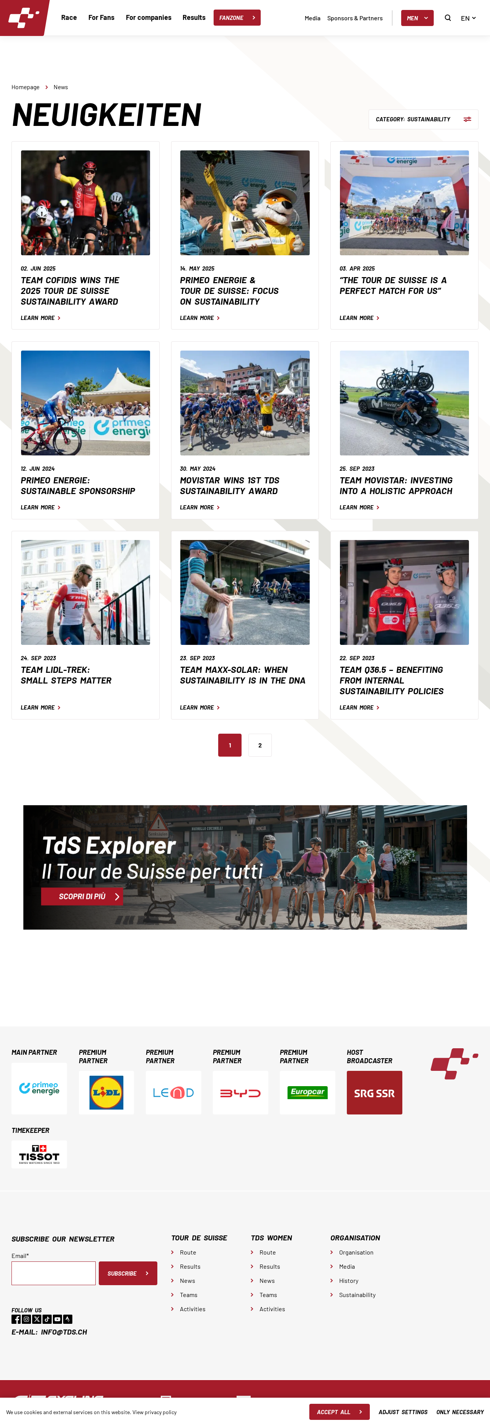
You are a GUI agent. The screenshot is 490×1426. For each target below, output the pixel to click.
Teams (189, 1294)
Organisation (356, 1252)
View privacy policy (154, 1412)
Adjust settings (403, 1411)
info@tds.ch (64, 1331)
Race (69, 17)
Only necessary (460, 1411)
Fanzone (231, 17)
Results (194, 17)
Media (312, 17)
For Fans (101, 17)
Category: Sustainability (413, 119)
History (348, 1280)
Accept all (333, 1411)
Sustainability (357, 1294)
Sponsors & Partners (355, 17)
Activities (193, 1308)
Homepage (25, 86)
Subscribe (122, 1273)
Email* (20, 1256)
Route (188, 1252)
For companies (149, 17)
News (61, 86)
